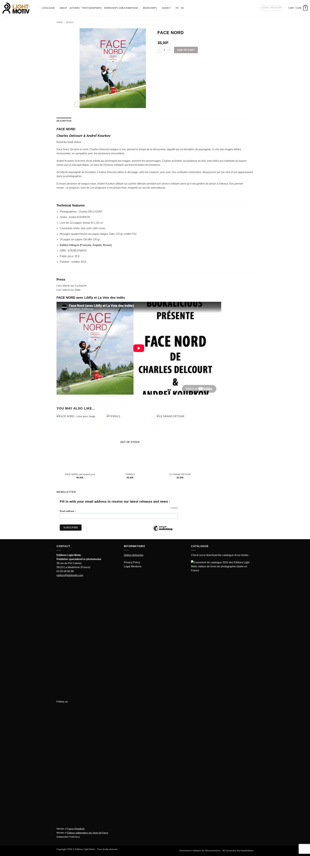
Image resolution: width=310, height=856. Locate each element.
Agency (166, 8)
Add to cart (186, 50)
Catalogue (48, 8)
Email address (68, 511)
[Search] (36, 8)
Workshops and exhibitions (121, 8)
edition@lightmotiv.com (70, 575)
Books (70, 22)
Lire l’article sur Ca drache (72, 285)
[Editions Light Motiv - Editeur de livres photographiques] (16, 8)
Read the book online (69, 142)
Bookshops (150, 8)
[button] (271, 8)
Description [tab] (64, 121)
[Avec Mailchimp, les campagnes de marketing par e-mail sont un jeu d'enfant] (162, 530)
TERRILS (130, 474)
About (63, 8)
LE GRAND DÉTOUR (180, 474)
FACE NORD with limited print (80, 474)
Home (60, 22)
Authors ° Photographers (85, 8)
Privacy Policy (132, 562)
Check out (197, 555)
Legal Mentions (132, 566)
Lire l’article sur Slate (69, 290)
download (211, 555)
